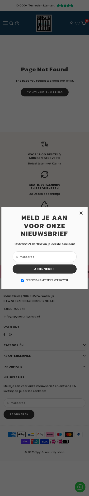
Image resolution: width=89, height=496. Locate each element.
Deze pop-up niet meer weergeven (47, 280)
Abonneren (44, 269)
